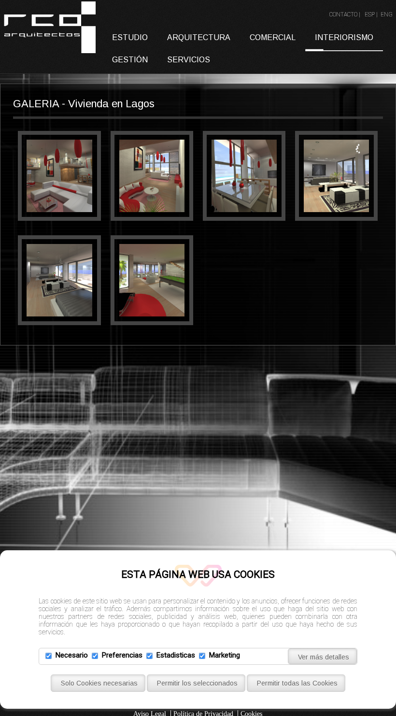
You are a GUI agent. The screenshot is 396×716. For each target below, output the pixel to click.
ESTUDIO (130, 37)
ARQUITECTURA (198, 37)
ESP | (372, 14)
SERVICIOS (188, 60)
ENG (387, 14)
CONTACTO (343, 14)
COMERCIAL (273, 37)
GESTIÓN (130, 60)
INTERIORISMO (344, 37)
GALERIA (36, 104)
